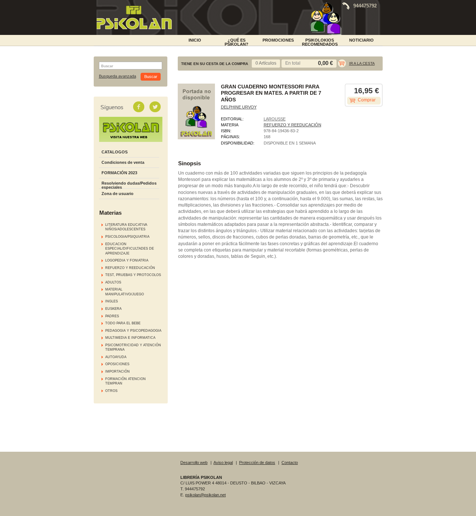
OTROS (111, 391)
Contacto (290, 462)
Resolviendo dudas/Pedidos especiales (129, 185)
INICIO (195, 40)
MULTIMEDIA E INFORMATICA (130, 338)
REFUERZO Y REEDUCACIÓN (130, 268)
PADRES (112, 316)
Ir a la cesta (362, 63)
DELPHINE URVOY (239, 107)
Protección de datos (257, 462)
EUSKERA (113, 309)
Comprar (367, 100)
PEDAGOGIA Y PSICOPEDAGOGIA (133, 330)
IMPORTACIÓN (117, 371)
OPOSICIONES (117, 364)
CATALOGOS (115, 152)
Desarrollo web (194, 462)
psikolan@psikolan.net (205, 495)
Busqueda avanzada (117, 76)
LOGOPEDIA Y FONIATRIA (126, 260)
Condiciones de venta (123, 162)
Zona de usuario (118, 193)
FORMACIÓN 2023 (119, 173)
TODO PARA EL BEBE (123, 323)
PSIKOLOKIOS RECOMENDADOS (320, 41)
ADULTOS (113, 282)
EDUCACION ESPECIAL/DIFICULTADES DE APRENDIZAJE (129, 248)
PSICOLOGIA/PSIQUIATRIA (127, 236)
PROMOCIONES (278, 40)
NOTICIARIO (361, 40)
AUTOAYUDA (115, 357)
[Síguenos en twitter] (155, 106)
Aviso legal (223, 462)
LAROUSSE (275, 119)
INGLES (111, 301)
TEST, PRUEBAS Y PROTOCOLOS (133, 275)
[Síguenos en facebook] (139, 106)
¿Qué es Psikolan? (236, 41)
